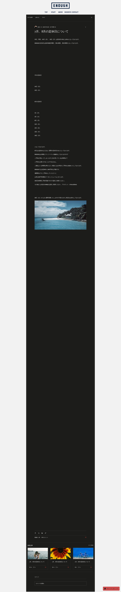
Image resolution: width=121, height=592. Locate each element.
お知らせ (37, 17)
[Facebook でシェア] (35, 533)
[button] (91, 17)
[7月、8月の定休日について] (38, 553)
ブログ (43, 17)
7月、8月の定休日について (36, 562)
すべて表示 (91, 545)
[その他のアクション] (85, 27)
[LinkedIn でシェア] (42, 533)
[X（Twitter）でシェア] (38, 533)
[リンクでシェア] (45, 533)
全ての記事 (30, 17)
